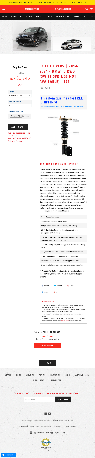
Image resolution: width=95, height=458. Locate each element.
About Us (30, 375)
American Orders (82, 375)
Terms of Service (39, 380)
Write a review (47, 345)
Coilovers (16, 16)
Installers (79, 16)
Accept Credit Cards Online (46, 448)
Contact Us (55, 375)
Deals (29, 16)
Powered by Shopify (45, 450)
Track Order (63, 16)
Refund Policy (65, 320)
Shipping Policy (24, 426)
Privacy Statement (58, 426)
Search (8, 375)
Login (67, 375)
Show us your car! (16, 111)
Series (39, 16)
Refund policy (57, 380)
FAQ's (49, 16)
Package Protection (46, 426)
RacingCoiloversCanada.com (36, 421)
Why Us (42, 375)
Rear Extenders (15, 101)
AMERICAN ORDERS (63, 9)
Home (5, 16)
